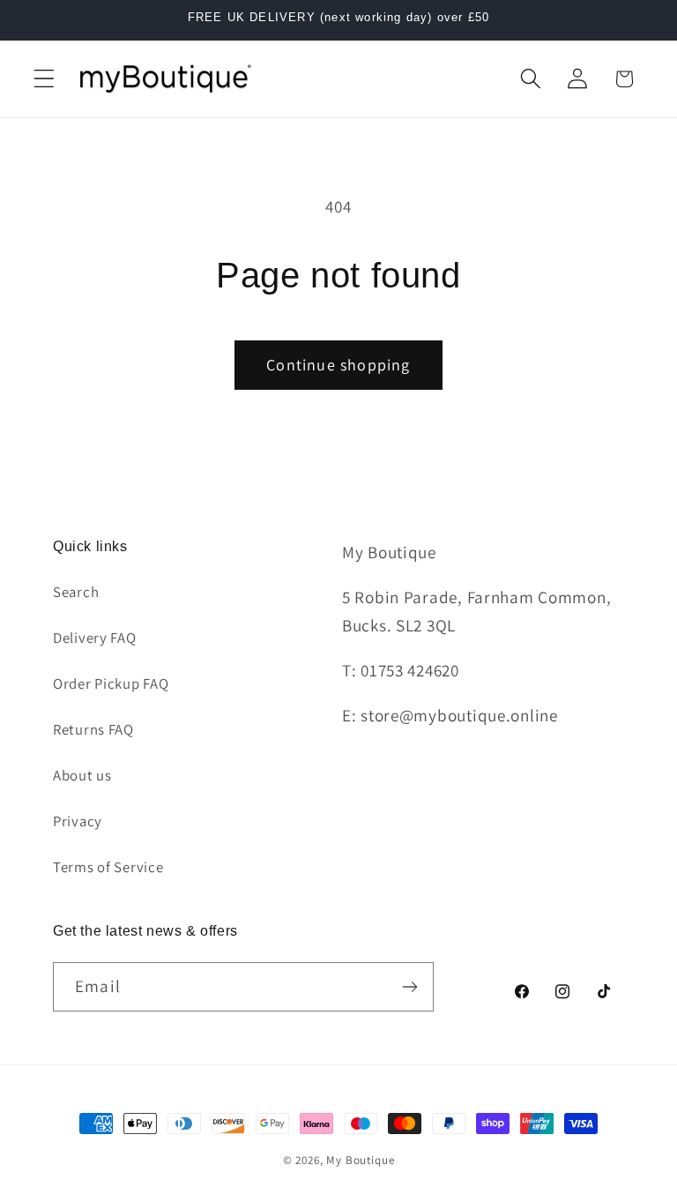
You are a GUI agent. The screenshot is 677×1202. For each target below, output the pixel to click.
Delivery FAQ (95, 637)
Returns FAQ (93, 729)
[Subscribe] (409, 987)
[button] (44, 79)
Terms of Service (108, 867)
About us (82, 775)
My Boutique (360, 1160)
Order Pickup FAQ (111, 683)
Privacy (77, 821)
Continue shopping (338, 365)
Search (76, 591)
